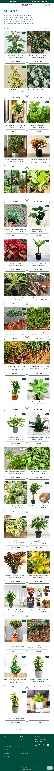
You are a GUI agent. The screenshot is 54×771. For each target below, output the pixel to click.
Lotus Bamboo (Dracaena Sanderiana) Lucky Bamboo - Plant (15, 402)
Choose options (15, 61)
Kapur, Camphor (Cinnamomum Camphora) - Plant (15, 505)
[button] (4, 4)
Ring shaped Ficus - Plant (38, 297)
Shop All (6, 743)
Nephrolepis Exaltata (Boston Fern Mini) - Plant (39, 715)
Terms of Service (23, 753)
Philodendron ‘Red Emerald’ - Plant (15, 55)
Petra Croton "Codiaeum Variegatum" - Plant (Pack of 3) (39, 160)
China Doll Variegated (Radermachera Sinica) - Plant (15, 229)
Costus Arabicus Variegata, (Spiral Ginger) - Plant (15, 540)
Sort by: (26, 28)
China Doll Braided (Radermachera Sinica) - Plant (38, 505)
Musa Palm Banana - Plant (38, 195)
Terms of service (36, 767)
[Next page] (37, 730)
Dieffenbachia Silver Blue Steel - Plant (39, 401)
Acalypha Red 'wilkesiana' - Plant (15, 263)
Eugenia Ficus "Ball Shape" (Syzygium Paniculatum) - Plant (15, 367)
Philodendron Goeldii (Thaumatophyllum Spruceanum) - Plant (38, 540)
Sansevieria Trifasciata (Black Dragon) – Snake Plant (39, 437)
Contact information (27, 769)
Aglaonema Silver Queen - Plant (15, 437)
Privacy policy (28, 767)
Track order (22, 739)
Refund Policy (23, 749)
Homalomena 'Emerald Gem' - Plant (38, 229)
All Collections (7, 746)
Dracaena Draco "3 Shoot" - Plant (15, 609)
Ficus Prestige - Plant (15, 89)
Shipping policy (45, 767)
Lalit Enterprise (12, 767)
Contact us (22, 743)
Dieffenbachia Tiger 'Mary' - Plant (39, 263)
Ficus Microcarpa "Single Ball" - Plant (15, 332)
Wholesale (6, 756)
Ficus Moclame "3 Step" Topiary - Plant (39, 332)
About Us (6, 749)
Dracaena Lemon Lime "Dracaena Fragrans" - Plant (15, 297)
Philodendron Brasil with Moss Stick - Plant (39, 679)
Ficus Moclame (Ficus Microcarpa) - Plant (38, 125)
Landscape (7, 753)
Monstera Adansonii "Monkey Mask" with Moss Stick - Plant (15, 680)
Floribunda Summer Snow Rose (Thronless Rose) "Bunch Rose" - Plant (38, 90)
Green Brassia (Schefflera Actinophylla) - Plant (15, 159)
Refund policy (21, 767)
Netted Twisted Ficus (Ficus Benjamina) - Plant (15, 644)
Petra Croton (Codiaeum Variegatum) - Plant (15, 575)
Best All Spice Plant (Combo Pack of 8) (15, 195)
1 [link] (16, 729)
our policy (22, 746)
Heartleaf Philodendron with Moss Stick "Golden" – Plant (15, 715)
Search (6, 739)
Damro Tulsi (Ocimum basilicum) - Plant (38, 471)
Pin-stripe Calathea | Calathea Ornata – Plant (38, 55)
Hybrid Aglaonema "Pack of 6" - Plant (39, 609)
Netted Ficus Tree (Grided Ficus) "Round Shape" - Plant (38, 644)
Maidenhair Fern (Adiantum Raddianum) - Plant (15, 471)
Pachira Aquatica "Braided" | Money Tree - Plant (15, 125)
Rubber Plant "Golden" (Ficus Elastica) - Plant (38, 575)
